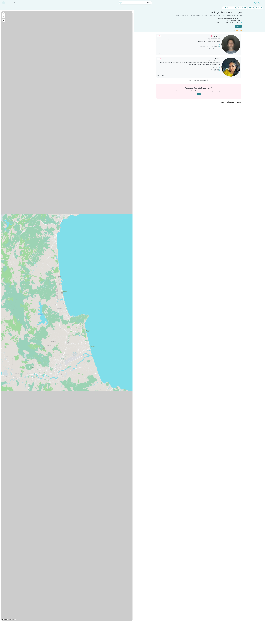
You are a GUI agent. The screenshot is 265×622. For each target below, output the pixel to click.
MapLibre (5, 619)
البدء (199, 94)
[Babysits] (258, 2)
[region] (66, 316)
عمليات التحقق (241, 7)
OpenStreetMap (12, 619)
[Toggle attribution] (2, 619)
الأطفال (250, 7)
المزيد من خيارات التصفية (228, 7)
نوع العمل (258, 7)
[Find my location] (3, 20)
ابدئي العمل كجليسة (11, 2)
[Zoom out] (3, 16)
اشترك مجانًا (238, 26)
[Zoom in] (3, 13)
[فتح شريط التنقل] (3, 2)
